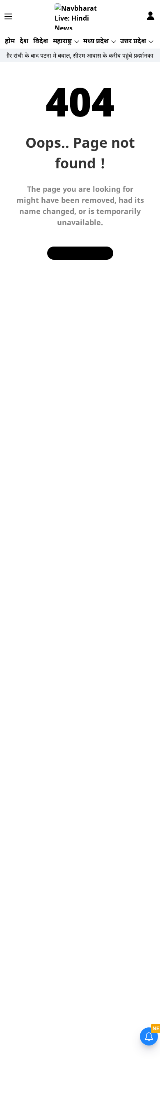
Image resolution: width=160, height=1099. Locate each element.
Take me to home (80, 253)
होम (10, 40)
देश (24, 40)
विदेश (40, 40)
